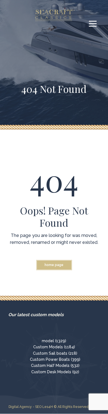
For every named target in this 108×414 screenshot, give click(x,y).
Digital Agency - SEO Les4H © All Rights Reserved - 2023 (54, 407)
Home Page (54, 265)
